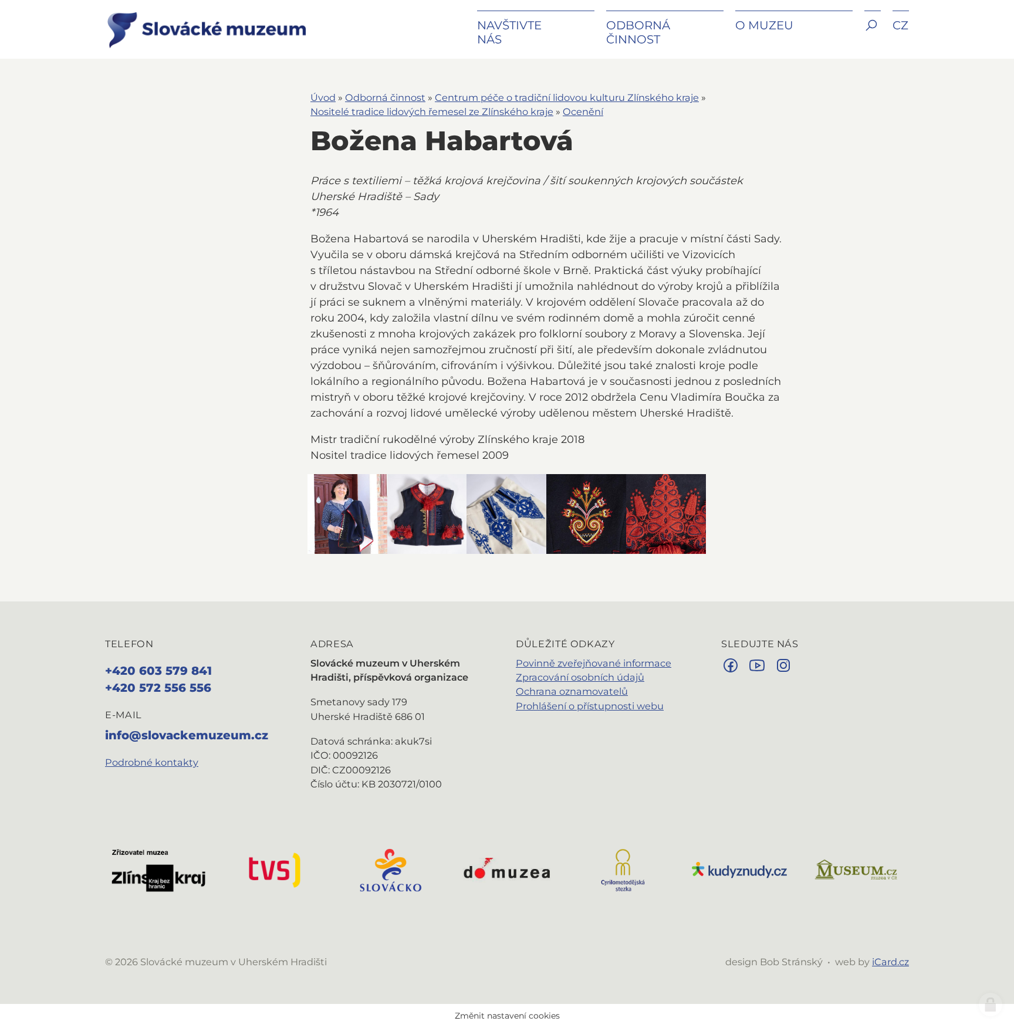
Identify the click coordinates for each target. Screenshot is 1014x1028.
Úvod (323, 97)
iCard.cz (890, 962)
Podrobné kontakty (151, 762)
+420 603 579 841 (158, 671)
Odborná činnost (385, 97)
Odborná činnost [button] (638, 32)
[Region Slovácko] (390, 869)
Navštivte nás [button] (509, 32)
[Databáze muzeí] (855, 869)
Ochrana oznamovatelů (572, 691)
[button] (872, 33)
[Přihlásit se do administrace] (990, 1004)
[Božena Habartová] (347, 514)
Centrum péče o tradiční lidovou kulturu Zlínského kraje (567, 97)
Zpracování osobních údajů (580, 677)
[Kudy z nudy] (739, 869)
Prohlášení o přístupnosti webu (590, 706)
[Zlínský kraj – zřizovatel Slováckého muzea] (158, 869)
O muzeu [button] (764, 25)
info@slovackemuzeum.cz (186, 735)
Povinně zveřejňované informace (593, 663)
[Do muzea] (507, 869)
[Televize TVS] (274, 869)
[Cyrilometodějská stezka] (623, 869)
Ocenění (583, 111)
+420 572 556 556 (158, 688)
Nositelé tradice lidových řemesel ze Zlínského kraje (431, 111)
